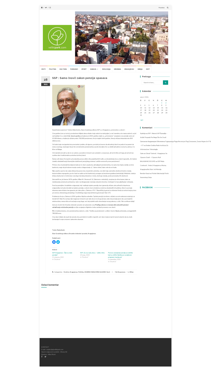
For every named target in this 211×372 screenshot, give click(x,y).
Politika (52, 69)
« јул (141, 120)
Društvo (66, 272)
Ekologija (106, 69)
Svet (148, 69)
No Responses (120, 272)
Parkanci (74, 69)
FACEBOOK (147, 187)
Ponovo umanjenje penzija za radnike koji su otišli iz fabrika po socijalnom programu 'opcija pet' (120, 255)
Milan (132, 272)
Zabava (93, 69)
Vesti (43, 69)
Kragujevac (129, 69)
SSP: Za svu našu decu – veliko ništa (92, 253)
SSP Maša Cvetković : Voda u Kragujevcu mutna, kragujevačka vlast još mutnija (153, 165)
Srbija (140, 69)
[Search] (165, 82)
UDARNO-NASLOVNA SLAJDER (95, 272)
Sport (84, 69)
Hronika (117, 69)
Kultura (63, 69)
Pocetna (161, 8)
